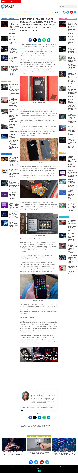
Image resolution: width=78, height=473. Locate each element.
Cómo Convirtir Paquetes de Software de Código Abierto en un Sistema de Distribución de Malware (13, 162)
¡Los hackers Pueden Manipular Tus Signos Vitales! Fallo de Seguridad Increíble (13, 225)
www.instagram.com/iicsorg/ (50, 404)
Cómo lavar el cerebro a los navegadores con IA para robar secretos (13, 49)
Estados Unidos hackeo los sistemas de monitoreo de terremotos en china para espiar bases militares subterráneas (13, 115)
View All (16, 76)
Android (33, 44)
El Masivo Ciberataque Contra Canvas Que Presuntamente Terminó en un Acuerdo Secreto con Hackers (72, 162)
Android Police (35, 59)
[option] (26, 354)
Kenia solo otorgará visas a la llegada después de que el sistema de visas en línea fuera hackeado (13, 102)
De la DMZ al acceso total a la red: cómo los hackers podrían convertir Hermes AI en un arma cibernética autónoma (14, 27)
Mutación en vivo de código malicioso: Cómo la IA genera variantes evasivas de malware (14, 70)
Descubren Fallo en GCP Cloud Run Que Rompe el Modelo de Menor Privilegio (14, 214)
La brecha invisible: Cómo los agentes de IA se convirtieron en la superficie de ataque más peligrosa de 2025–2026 (72, 77)
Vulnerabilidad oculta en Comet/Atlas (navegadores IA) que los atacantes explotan (14, 173)
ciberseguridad (24, 426)
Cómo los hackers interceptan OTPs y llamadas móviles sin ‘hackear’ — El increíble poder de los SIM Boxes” (72, 105)
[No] (76, 469)
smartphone (29, 68)
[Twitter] (22, 410)
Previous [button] (19, 354)
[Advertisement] (39, 375)
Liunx (33, 426)
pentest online (24, 50)
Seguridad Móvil (36, 425)
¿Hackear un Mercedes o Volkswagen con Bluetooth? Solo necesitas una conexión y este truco (14, 185)
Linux (21, 48)
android (48, 425)
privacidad (37, 426)
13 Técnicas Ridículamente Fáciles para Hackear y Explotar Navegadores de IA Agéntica (72, 118)
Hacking (30, 426)
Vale (39, 470)
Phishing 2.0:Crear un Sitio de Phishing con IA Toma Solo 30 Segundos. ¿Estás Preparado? (72, 130)
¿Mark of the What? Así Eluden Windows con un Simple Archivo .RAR (14, 206)
